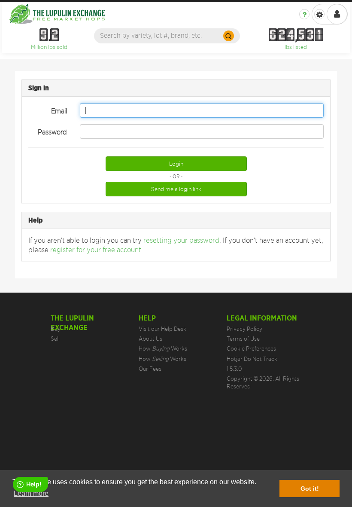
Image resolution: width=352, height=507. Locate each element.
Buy (56, 328)
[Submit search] (228, 36)
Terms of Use (243, 338)
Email (59, 111)
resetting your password (181, 240)
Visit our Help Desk (162, 328)
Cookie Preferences (251, 348)
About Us (150, 338)
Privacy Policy (244, 328)
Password (52, 132)
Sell (55, 338)
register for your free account (95, 249)
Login (176, 163)
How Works (163, 348)
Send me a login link (176, 189)
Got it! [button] (309, 488)
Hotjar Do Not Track (252, 358)
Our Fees (150, 368)
